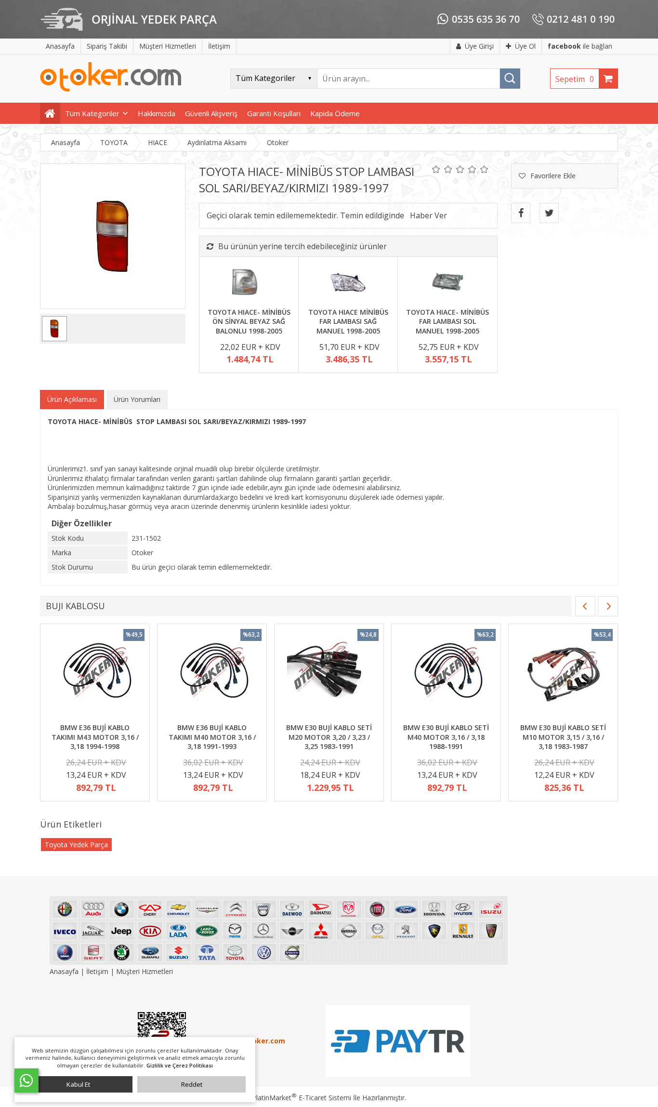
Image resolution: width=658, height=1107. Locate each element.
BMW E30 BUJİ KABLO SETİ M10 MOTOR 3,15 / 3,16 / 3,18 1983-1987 (563, 737)
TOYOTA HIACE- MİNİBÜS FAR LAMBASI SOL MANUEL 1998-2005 (447, 321)
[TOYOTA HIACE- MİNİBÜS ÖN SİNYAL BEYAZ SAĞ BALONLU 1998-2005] (249, 283)
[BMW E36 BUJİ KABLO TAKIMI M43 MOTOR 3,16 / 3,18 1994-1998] (95, 674)
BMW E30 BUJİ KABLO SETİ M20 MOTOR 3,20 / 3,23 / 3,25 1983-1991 (329, 737)
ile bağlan (580, 46)
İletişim (97, 971)
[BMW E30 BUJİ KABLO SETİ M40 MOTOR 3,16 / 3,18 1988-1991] (446, 674)
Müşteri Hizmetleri (144, 971)
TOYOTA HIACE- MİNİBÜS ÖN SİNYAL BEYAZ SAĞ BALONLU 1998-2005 (249, 321)
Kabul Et (78, 1084)
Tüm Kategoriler (92, 113)
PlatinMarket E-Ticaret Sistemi (301, 1097)
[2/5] (442, 169)
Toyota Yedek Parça (76, 844)
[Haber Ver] (428, 215)
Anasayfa (65, 971)
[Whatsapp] (26, 1080)
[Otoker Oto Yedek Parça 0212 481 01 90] (111, 89)
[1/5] (436, 169)
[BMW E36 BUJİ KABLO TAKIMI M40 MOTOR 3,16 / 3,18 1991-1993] (212, 674)
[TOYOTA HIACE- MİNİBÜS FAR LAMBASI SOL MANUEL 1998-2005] (447, 283)
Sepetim (574, 79)
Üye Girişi (479, 46)
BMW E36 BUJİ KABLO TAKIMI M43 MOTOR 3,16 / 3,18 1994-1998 (95, 737)
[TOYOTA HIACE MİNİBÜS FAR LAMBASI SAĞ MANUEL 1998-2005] (348, 283)
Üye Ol (525, 46)
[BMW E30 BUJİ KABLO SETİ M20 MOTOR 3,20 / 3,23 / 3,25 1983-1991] (329, 674)
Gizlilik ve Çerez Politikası (179, 1065)
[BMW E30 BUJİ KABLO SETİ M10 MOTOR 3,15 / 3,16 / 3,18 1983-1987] (563, 674)
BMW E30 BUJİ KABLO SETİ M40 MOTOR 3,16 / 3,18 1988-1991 (446, 737)
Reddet (191, 1084)
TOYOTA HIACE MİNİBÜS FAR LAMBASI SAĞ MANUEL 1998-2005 (348, 321)
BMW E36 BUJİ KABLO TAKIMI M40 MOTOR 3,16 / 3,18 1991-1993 (212, 737)
